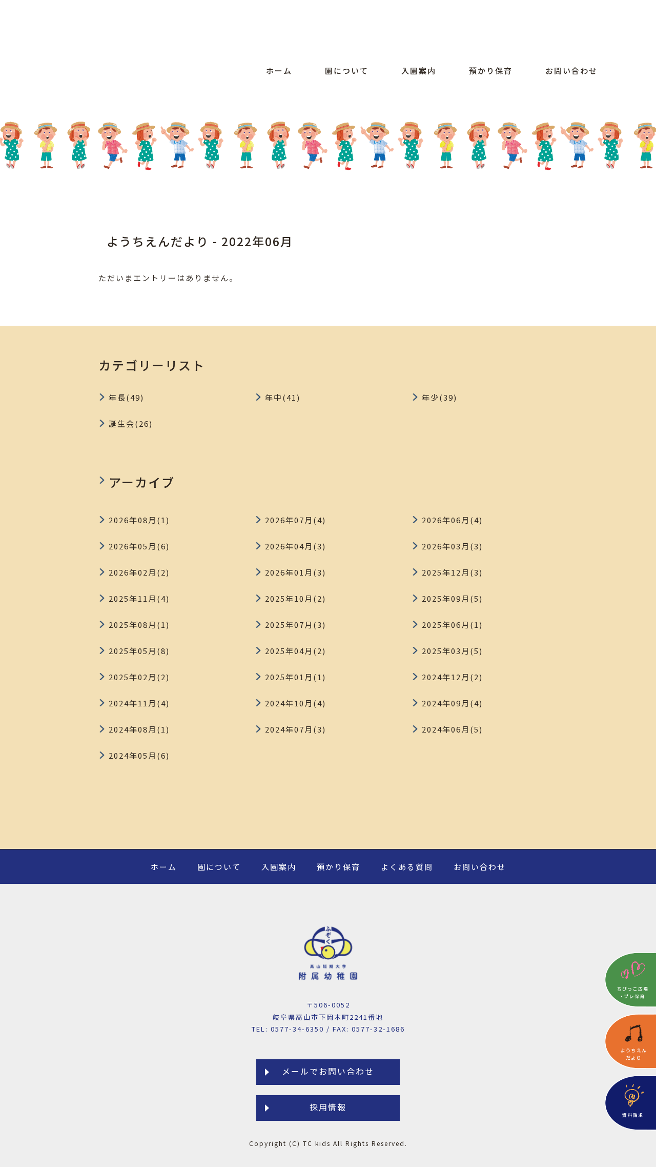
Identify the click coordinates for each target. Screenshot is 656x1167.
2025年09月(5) (452, 598)
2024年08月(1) (139, 729)
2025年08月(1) (139, 624)
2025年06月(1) (452, 624)
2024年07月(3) (295, 729)
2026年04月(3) (295, 546)
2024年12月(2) (452, 676)
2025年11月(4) (139, 598)
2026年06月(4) (452, 520)
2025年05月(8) (139, 650)
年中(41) (282, 397)
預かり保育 (490, 70)
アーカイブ (142, 482)
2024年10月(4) (295, 703)
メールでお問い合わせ (328, 1071)
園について (346, 70)
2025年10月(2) (295, 598)
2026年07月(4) (295, 520)
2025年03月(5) (452, 650)
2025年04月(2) (295, 650)
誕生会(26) (131, 423)
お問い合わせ (571, 70)
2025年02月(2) (139, 676)
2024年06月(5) (452, 729)
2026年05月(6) (139, 546)
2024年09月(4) (452, 703)
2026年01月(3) (295, 572)
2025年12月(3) (452, 572)
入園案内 (418, 70)
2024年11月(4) (139, 703)
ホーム (279, 70)
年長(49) (126, 397)
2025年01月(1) (295, 676)
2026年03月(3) (452, 546)
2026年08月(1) (139, 520)
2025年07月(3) (295, 624)
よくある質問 (407, 866)
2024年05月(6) (139, 755)
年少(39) (439, 397)
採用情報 (328, 1107)
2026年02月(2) (139, 572)
